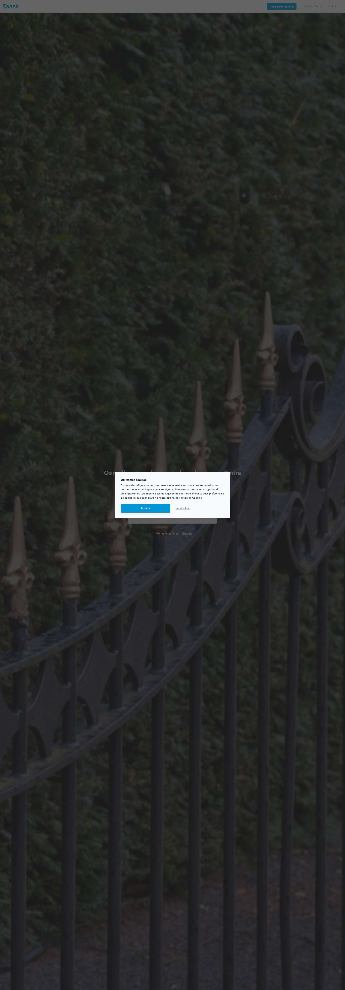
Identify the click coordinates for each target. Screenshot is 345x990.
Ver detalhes (183, 508)
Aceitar (145, 508)
